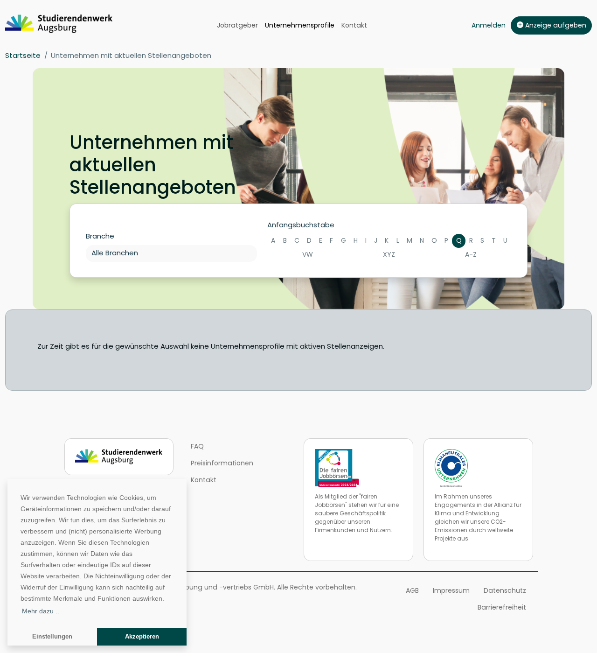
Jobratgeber (237, 25)
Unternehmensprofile (299, 25)
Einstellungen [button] (52, 636)
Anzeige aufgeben (554, 25)
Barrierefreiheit (502, 607)
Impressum (451, 590)
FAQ (197, 446)
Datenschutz (505, 590)
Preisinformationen (222, 463)
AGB (412, 590)
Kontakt (354, 25)
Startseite (23, 55)
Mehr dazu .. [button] (40, 611)
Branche (100, 236)
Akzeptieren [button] (142, 636)
